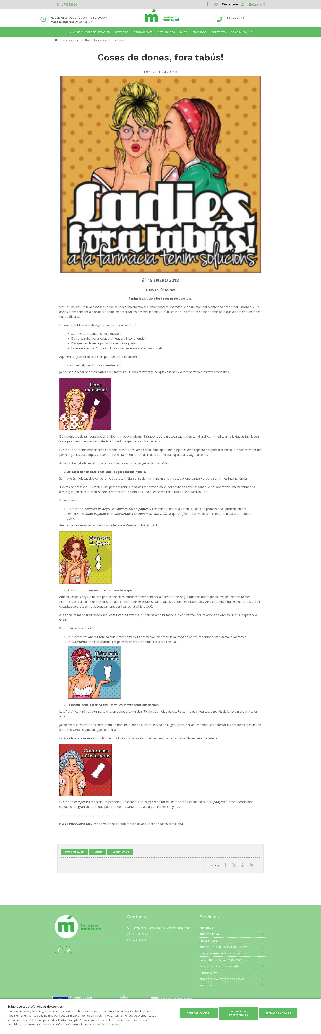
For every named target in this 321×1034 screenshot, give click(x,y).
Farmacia (74, 31)
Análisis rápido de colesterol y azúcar (224, 947)
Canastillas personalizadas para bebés (224, 959)
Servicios (122, 32)
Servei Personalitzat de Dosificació (222, 979)
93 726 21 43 (235, 17)
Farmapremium (209, 972)
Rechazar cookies (278, 1013)
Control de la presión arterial (219, 966)
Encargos (199, 32)
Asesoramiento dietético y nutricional (224, 953)
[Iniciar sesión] (242, 4)
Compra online (241, 32)
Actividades (166, 32)
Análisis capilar (209, 934)
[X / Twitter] (234, 865)
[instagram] (216, 4)
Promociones (143, 32)
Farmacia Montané (70, 40)
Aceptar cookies (199, 1013)
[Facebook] (225, 865)
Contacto (219, 32)
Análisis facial (208, 940)
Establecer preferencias (238, 1013)
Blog (183, 32)
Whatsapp (206, 985)
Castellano (230, 4)
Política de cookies (108, 1024)
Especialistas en (98, 32)
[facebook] (207, 4)
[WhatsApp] (243, 865)
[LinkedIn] (251, 865)
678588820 (69, 4)
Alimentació (207, 928)
